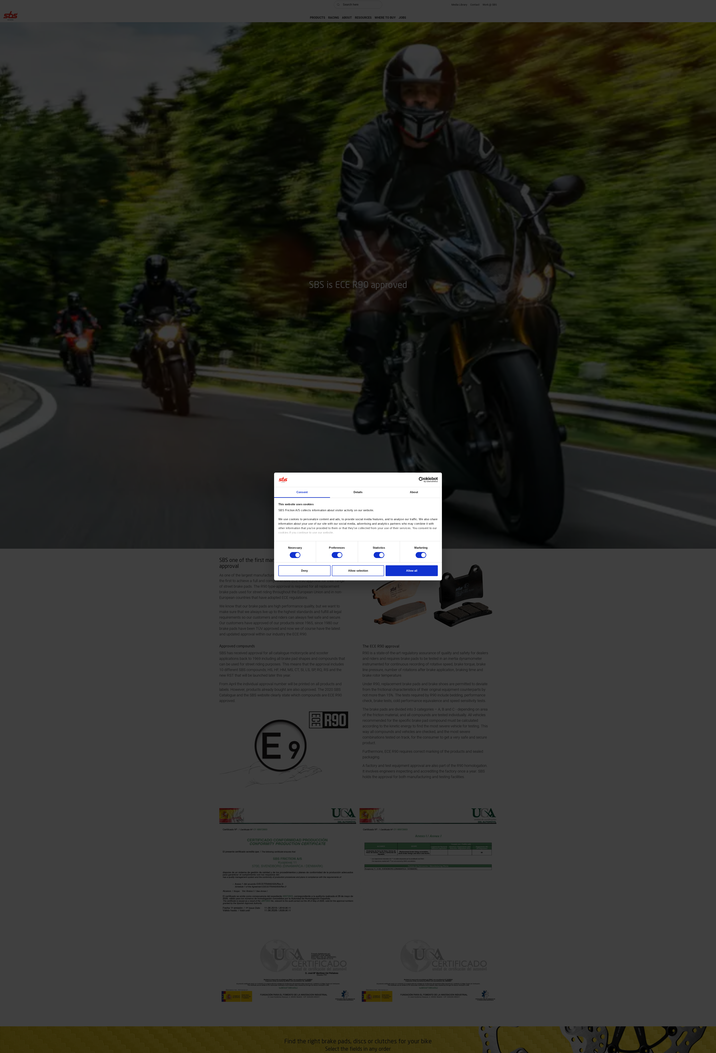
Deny (304, 570)
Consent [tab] (302, 492)
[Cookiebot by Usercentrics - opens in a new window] (421, 479)
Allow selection (358, 570)
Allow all (411, 570)
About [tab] (414, 492)
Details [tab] (358, 492)
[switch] (337, 555)
